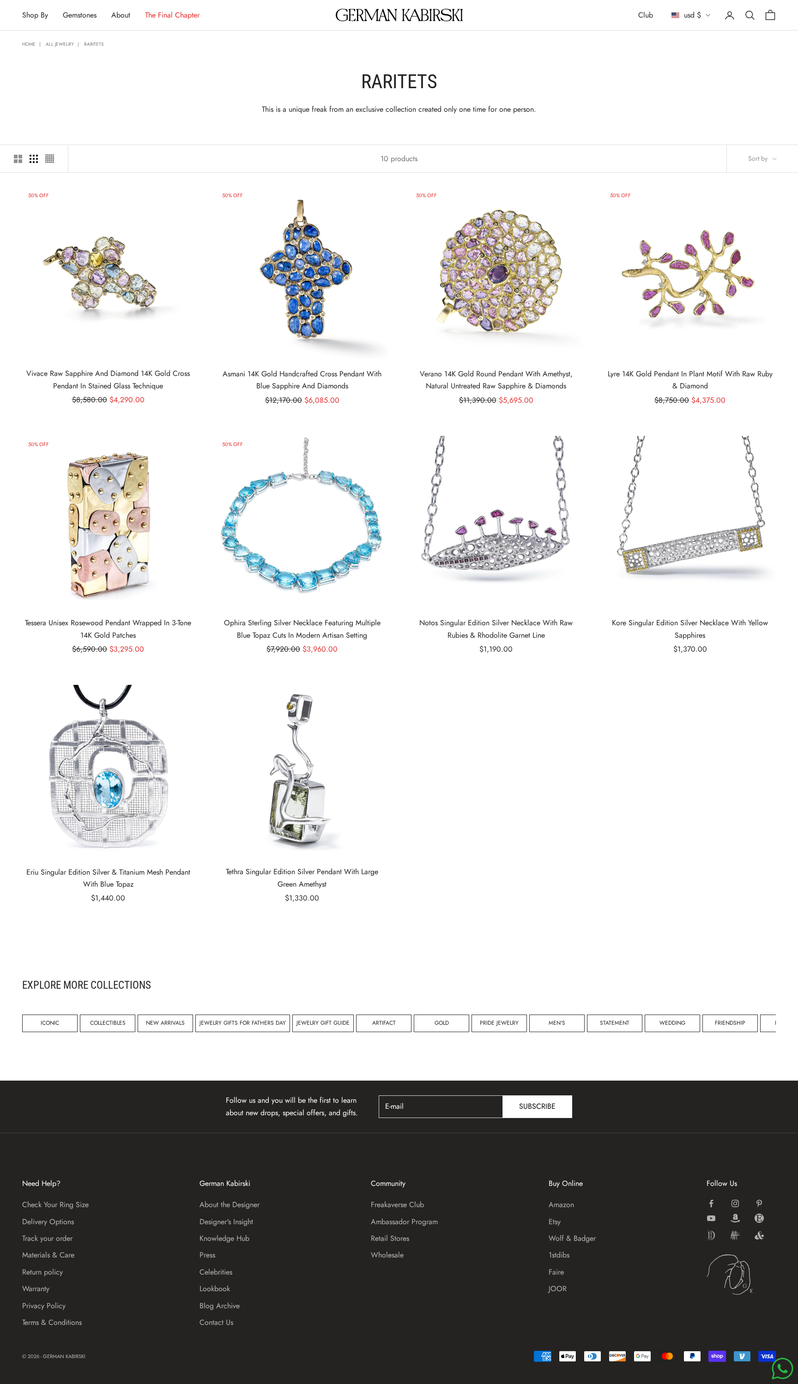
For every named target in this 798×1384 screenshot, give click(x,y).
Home (29, 44)
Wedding (672, 1023)
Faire (556, 1272)
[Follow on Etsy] (759, 1218)
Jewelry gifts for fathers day (243, 1023)
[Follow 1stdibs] (711, 1235)
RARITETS (93, 44)
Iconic (50, 1023)
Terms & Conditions (52, 1322)
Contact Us (216, 1322)
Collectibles (108, 1023)
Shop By (35, 15)
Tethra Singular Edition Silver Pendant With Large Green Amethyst (302, 877)
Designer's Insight (226, 1221)
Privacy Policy (44, 1305)
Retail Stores (390, 1238)
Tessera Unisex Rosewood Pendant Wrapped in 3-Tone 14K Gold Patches (108, 628)
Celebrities (216, 1272)
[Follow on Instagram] (735, 1203)
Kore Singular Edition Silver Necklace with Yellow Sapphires (690, 628)
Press (207, 1255)
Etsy (555, 1221)
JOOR (558, 1288)
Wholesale (387, 1255)
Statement (614, 1023)
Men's (557, 1023)
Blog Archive (220, 1305)
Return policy (42, 1272)
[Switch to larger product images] (18, 158)
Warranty (35, 1288)
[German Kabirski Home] (741, 1274)
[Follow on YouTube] (711, 1218)
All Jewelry (60, 44)
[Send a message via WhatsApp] (782, 1368)
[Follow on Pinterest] (759, 1203)
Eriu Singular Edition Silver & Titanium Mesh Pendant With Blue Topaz (108, 878)
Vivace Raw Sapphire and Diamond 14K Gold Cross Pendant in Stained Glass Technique (108, 379)
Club (645, 15)
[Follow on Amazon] (735, 1218)
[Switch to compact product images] (49, 158)
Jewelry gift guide (323, 1023)
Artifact (384, 1023)
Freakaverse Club (397, 1204)
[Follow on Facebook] (711, 1203)
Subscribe (537, 1106)
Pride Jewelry (499, 1023)
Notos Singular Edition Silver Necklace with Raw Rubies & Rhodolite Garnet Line (496, 628)
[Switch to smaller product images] (34, 158)
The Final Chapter (172, 15)
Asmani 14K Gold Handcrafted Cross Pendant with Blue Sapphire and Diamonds (302, 380)
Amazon (561, 1204)
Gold (442, 1023)
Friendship (730, 1023)
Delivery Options (48, 1221)
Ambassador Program (404, 1221)
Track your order (47, 1238)
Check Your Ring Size (55, 1204)
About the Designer (230, 1204)
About (120, 15)
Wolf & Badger (572, 1238)
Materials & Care (48, 1255)
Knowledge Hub (224, 1238)
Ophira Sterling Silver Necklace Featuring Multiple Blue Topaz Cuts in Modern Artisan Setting (302, 628)
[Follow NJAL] (735, 1235)
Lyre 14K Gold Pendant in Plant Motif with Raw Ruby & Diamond (690, 380)
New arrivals (165, 1023)
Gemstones (80, 15)
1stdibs (559, 1255)
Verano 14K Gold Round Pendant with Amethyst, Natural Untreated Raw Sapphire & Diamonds (496, 380)
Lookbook (215, 1288)
